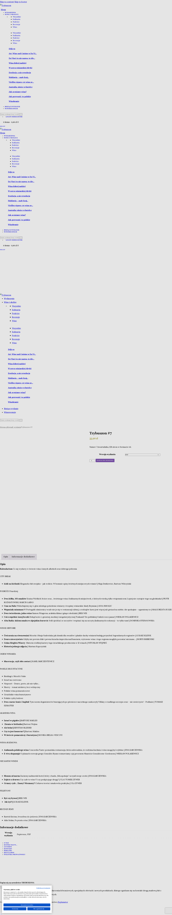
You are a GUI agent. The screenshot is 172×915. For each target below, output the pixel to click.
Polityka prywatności (43, 888)
